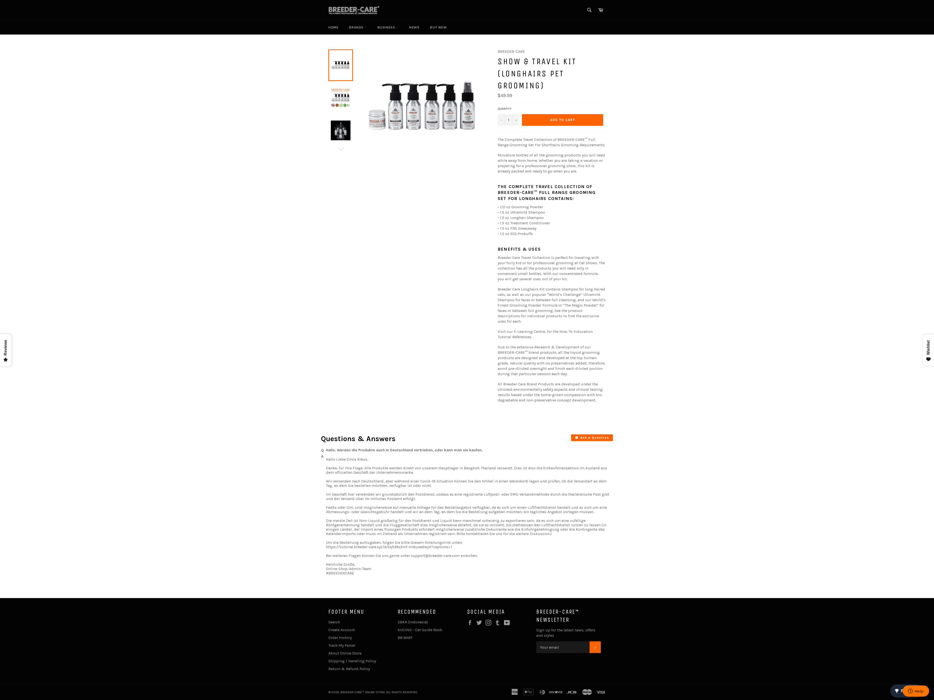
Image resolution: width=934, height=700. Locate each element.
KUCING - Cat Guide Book (420, 629)
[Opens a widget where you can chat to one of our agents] (915, 691)
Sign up (599, 27)
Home (333, 27)
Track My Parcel (341, 645)
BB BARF (405, 637)
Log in (582, 27)
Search (334, 622)
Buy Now (438, 27)
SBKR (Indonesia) (413, 622)
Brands (356, 27)
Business (386, 27)
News (414, 27)
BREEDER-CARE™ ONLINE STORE (363, 692)
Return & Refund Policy (349, 668)
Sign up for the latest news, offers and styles (565, 633)
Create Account (341, 629)
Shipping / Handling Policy (352, 661)
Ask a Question (594, 437)
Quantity (505, 108)
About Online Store (344, 653)
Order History (340, 637)
